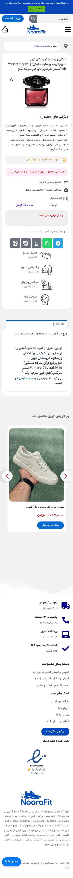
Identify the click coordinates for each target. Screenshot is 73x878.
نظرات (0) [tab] (58, 324)
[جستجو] (33, 19)
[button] (11, 80)
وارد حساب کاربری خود (26, 378)
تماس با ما (11, 862)
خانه (55, 46)
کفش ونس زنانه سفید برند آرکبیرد (45, 507)
